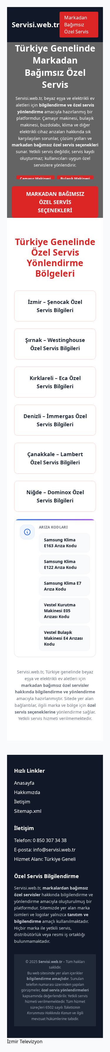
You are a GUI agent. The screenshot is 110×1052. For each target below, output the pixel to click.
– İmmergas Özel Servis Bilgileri (55, 420)
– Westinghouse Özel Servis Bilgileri (55, 344)
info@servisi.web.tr (54, 849)
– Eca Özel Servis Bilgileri (55, 382)
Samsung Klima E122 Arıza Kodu (60, 564)
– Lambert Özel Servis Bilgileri (55, 458)
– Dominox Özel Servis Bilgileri (55, 496)
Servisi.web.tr (36, 24)
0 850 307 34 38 (50, 840)
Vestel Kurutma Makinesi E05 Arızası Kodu (59, 610)
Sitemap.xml (27, 811)
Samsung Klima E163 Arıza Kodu (60, 542)
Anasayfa (24, 783)
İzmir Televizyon (25, 1041)
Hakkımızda (27, 792)
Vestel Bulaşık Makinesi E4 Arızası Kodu (63, 638)
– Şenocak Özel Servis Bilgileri (55, 306)
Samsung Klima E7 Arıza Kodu (62, 586)
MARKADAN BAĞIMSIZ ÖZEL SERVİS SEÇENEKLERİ (55, 202)
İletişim (22, 801)
